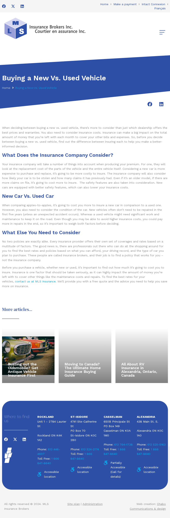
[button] (162, 32)
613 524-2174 (90, 449)
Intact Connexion (153, 4)
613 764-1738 (123, 444)
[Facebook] (4, 6)
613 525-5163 (156, 444)
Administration (93, 504)
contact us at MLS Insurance (35, 281)
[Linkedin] (22, 6)
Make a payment (125, 4)
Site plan (73, 504)
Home (104, 4)
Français (160, 8)
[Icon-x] (13, 6)
